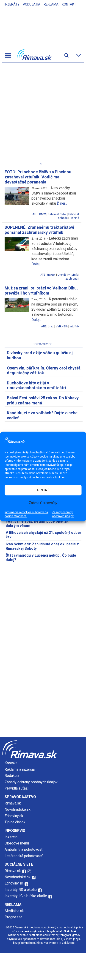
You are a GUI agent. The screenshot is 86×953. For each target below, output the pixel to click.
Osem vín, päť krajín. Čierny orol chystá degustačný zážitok (43, 370)
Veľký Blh (62, 326)
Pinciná (74, 218)
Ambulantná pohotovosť (24, 849)
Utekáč (62, 274)
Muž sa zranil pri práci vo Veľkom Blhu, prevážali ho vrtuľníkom (41, 290)
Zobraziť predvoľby (43, 503)
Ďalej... (62, 203)
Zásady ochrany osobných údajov (63, 514)
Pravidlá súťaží (16, 788)
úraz (51, 326)
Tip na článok (15, 822)
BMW (42, 214)
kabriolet (73, 214)
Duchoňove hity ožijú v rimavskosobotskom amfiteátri (36, 385)
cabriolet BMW (57, 214)
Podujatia (31, 4)
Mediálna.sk (14, 911)
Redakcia (12, 775)
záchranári (72, 278)
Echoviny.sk (14, 816)
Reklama (51, 4)
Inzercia (11, 837)
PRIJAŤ (43, 490)
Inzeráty (12, 4)
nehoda (63, 218)
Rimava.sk (13, 803)
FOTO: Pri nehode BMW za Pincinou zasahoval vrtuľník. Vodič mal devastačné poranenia (38, 176)
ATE (34, 214)
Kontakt (69, 4)
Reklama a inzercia (20, 769)
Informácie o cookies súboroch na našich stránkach (26, 514)
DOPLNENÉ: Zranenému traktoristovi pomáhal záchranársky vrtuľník (39, 230)
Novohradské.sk (18, 809)
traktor (51, 274)
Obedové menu (17, 843)
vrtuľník (73, 274)
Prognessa (13, 917)
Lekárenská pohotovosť (24, 856)
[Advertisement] (43, 113)
